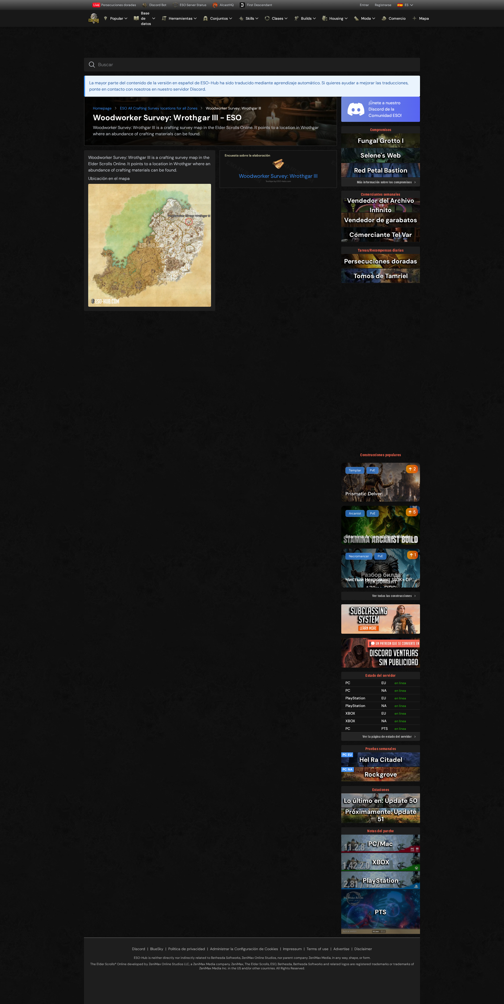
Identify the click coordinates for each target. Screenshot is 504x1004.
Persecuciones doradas (114, 5)
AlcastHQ (227, 5)
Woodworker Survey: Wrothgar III (278, 176)
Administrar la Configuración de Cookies (244, 948)
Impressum (292, 948)
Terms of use (317, 948)
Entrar (364, 5)
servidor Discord (189, 89)
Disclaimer (363, 948)
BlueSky (156, 948)
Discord (138, 948)
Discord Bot (157, 5)
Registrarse (383, 5)
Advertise (341, 948)
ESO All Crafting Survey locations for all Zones (158, 108)
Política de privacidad (186, 948)
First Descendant (259, 5)
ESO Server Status (193, 5)
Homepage (102, 108)
